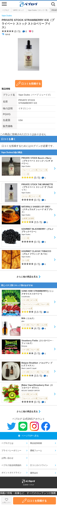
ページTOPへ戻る (30, 435)
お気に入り (6, 502)
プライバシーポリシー (11, 450)
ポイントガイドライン (11, 472)
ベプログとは (7, 443)
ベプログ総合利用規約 (11, 465)
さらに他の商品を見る (27, 276)
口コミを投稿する (31, 83)
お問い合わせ (7, 458)
